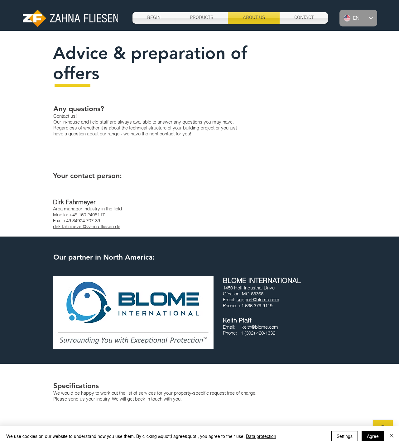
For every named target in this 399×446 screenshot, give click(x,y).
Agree (373, 436)
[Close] (391, 436)
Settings (345, 436)
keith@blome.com (260, 327)
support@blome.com (258, 300)
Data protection (261, 436)
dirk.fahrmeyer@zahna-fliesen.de (86, 226)
